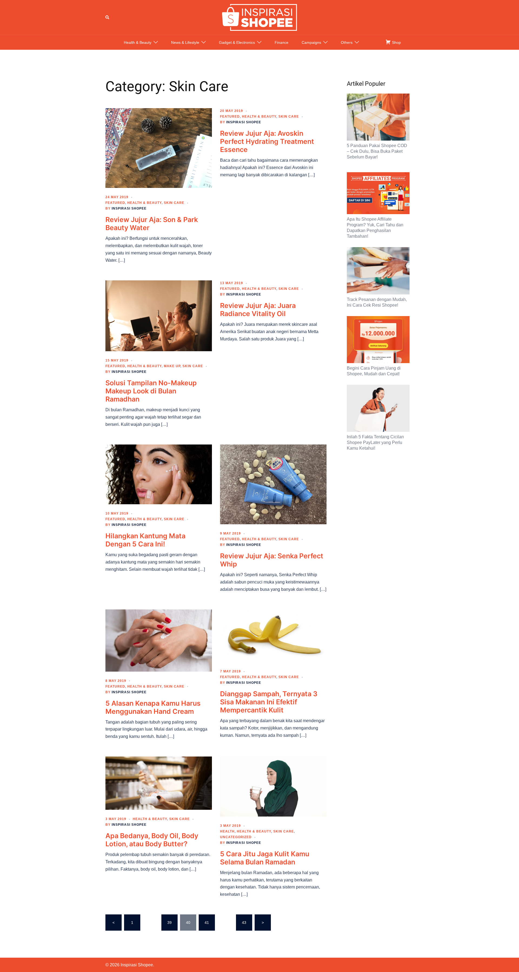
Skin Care (174, 203)
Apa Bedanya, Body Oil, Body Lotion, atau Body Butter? (151, 840)
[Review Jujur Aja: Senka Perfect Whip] (273, 484)
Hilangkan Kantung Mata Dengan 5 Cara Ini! (145, 540)
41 (207, 922)
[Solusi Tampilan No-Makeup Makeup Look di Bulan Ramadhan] (158, 315)
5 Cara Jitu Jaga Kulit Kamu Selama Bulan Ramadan (264, 858)
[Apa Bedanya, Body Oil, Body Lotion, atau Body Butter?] (158, 783)
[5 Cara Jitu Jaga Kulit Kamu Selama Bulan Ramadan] (273, 786)
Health (227, 831)
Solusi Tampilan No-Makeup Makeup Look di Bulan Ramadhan (151, 391)
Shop (396, 42)
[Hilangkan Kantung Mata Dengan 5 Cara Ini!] (158, 474)
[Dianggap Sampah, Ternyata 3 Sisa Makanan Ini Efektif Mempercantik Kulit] (273, 635)
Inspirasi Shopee (129, 208)
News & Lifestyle (185, 42)
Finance (281, 42)
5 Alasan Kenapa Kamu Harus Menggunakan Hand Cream (153, 707)
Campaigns (311, 42)
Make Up (172, 366)
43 (244, 922)
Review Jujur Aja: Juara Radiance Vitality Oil (258, 309)
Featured (115, 203)
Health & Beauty (137, 42)
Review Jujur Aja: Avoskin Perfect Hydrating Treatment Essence (267, 141)
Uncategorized (236, 837)
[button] (107, 17)
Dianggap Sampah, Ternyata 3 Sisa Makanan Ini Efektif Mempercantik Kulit (268, 702)
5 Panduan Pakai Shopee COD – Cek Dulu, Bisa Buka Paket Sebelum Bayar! (377, 151)
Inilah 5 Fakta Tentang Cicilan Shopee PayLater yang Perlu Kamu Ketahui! (375, 442)
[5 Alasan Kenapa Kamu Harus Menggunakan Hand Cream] (158, 640)
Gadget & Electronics (237, 42)
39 (169, 922)
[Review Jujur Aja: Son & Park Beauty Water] (158, 147)
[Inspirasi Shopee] (259, 17)
